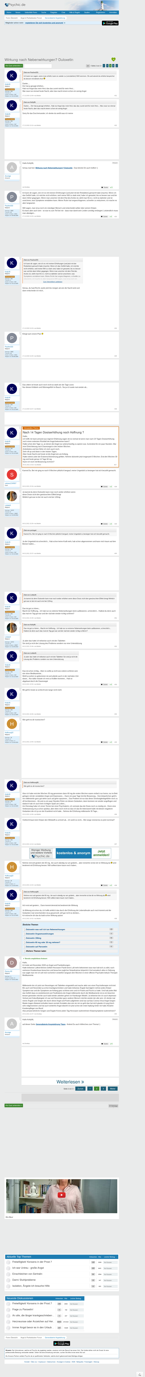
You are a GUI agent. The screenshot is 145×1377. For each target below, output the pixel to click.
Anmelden (113, 12)
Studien (87, 12)
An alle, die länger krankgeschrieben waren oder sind (41, 1315)
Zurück (80, 1088)
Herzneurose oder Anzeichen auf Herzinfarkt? (37, 1321)
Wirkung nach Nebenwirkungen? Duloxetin (39, 59)
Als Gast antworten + (13, 66)
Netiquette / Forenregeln (84, 1362)
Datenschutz (51, 1362)
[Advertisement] (70, 574)
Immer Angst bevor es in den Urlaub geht (34, 1327)
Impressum (42, 1362)
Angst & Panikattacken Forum (31, 1337)
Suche (43, 12)
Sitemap (96, 1362)
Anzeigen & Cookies (63, 1362)
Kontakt (27, 1362)
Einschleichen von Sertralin (27, 1273)
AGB (73, 1362)
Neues (18, 12)
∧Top (139, 1374)
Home (9, 12)
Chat (63, 12)
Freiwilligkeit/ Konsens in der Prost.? (32, 1261)
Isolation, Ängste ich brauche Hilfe (31, 1285)
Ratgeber (53, 12)
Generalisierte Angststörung (55, 1337)
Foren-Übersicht (12, 1337)
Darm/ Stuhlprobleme (24, 1279)
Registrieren (100, 12)
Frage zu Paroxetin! (22, 1309)
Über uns (34, 1362)
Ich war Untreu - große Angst (28, 1267)
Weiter (112, 1088)
